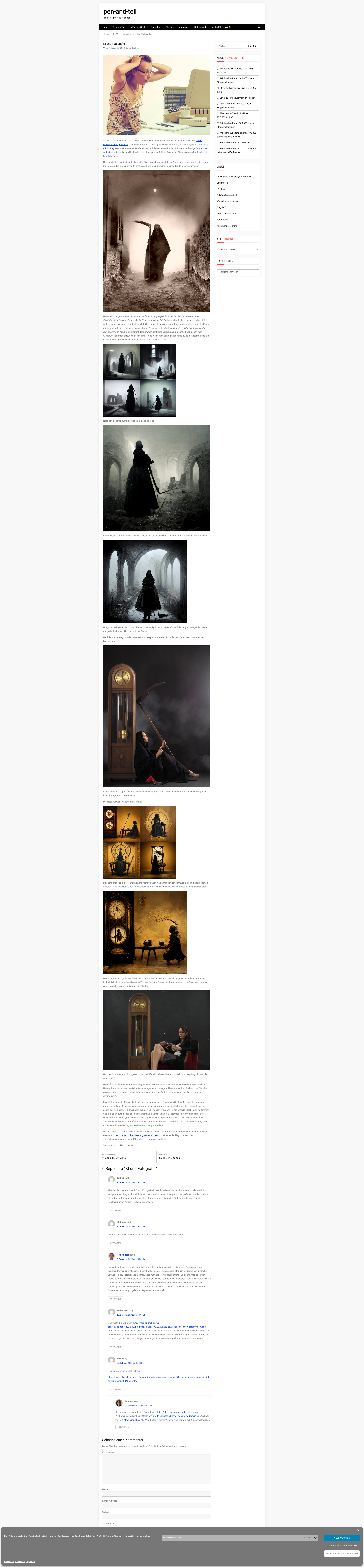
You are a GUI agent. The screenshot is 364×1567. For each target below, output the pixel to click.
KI (124, 1145)
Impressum (30, 1562)
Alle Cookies (342, 1538)
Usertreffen (222, 182)
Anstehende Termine (227, 226)
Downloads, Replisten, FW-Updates (234, 176)
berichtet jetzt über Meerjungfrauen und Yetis (137, 1135)
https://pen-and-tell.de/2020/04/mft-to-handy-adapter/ (168, 1416)
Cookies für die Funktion (342, 1545)
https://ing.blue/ (132, 1420)
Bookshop (156, 27)
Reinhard (135, 48)
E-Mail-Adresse (110, 1500)
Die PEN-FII (245, 142)
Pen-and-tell (119, 27)
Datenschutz (9, 1562)
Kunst (130, 1145)
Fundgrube (222, 219)
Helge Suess (123, 1254)
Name (106, 1489)
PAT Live (221, 189)
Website (106, 1512)
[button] (358, 1530)
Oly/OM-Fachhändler (227, 213)
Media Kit (216, 27)
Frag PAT (221, 207)
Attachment (108, 1523)
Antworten (116, 1210)
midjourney (108, 148)
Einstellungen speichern (342, 1553)
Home (106, 27)
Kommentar (109, 1452)
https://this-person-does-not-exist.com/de (177, 1412)
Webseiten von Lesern (228, 201)
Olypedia (170, 27)
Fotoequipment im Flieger (242, 97)
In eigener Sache (138, 27)
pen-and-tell (120, 11)
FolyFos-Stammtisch (227, 195)
